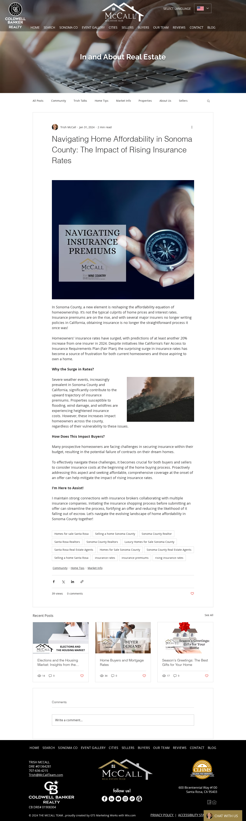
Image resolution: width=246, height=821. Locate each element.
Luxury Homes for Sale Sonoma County (149, 542)
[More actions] (191, 127)
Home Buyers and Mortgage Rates (122, 662)
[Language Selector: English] (202, 8)
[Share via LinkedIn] (72, 581)
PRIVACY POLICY (162, 815)
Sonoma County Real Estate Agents (169, 549)
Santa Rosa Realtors (67, 542)
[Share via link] (82, 581)
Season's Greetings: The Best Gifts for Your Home (185, 662)
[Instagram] (125, 799)
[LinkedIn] (111, 799)
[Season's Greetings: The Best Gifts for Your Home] (185, 637)
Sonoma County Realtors (102, 542)
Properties (145, 100)
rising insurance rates (169, 558)
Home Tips (101, 100)
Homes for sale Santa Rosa (71, 534)
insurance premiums (135, 558)
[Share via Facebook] (54, 581)
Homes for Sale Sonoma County (120, 549)
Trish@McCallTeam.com (46, 775)
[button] (113, 27)
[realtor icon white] (139, 799)
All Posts (38, 100)
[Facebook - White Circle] (104, 799)
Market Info (123, 100)
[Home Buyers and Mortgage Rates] (123, 637)
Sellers (183, 100)
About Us (165, 100)
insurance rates (105, 558)
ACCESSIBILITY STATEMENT (197, 815)
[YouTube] (118, 799)
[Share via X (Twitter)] (63, 581)
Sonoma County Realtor (157, 534)
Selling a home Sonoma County (115, 534)
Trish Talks (80, 100)
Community (58, 100)
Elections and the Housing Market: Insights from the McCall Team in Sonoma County (57, 662)
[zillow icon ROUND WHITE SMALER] (132, 799)
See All (209, 615)
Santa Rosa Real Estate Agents (73, 549)
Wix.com (130, 815)
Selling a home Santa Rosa (71, 558)
